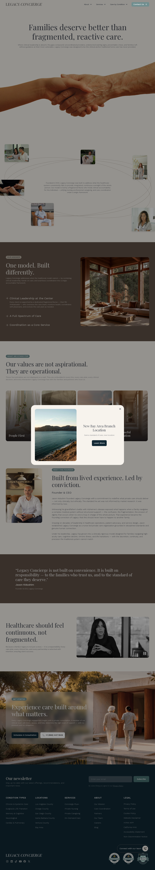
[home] (24, 4)
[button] (120, 409)
